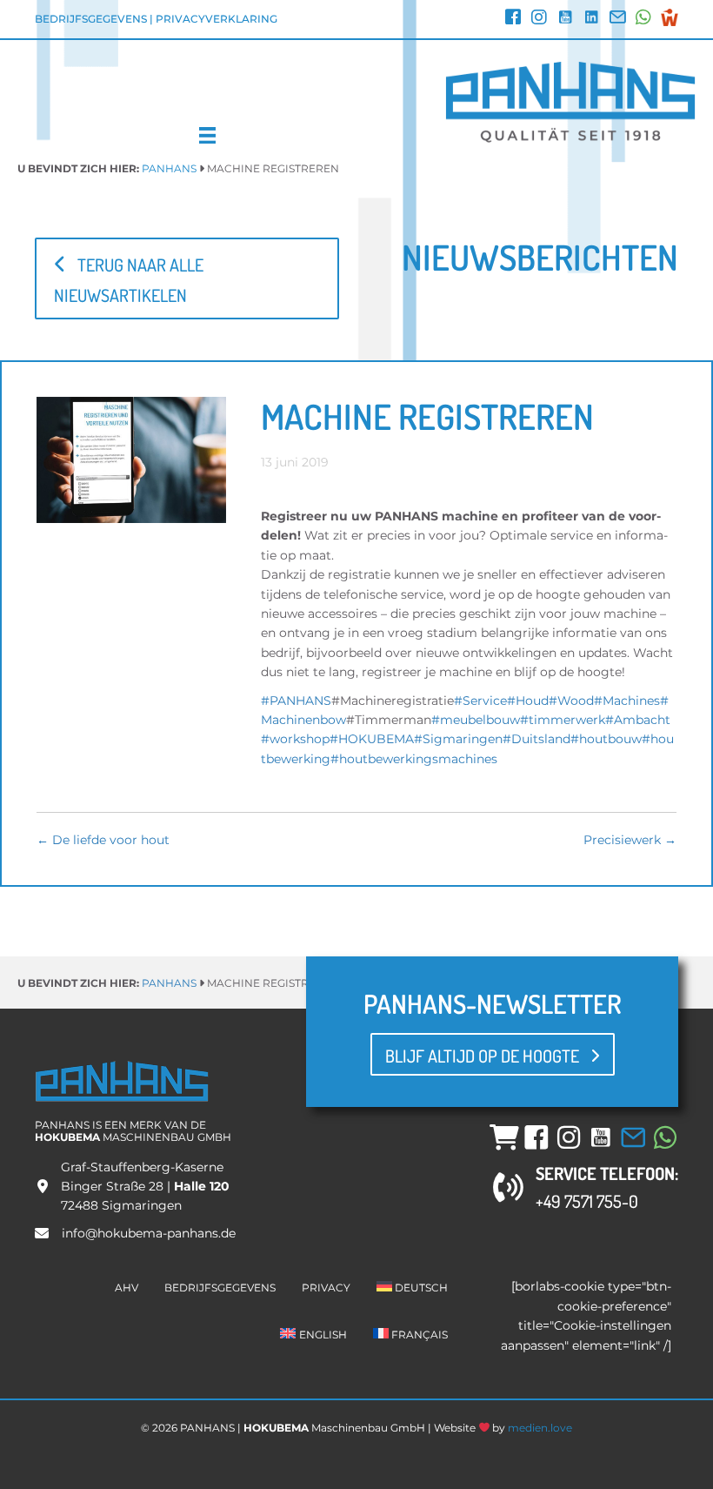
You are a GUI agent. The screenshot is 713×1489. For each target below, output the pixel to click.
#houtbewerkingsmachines (413, 759)
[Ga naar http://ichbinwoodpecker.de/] (669, 17)
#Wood (571, 700)
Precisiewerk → (629, 840)
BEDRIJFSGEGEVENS (91, 18)
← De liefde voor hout (103, 840)
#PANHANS (296, 700)
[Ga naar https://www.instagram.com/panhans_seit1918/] (539, 19)
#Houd (528, 700)
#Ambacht (637, 720)
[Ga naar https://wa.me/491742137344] (643, 19)
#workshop (295, 739)
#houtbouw (606, 739)
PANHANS (169, 168)
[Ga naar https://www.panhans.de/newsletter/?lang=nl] (617, 19)
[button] (187, 279)
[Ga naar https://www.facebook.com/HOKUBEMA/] (513, 19)
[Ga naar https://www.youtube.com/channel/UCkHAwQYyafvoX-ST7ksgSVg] (565, 19)
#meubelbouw (475, 720)
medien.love (540, 1427)
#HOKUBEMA (372, 739)
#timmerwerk (562, 720)
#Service (480, 700)
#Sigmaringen (458, 739)
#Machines (627, 700)
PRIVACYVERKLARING (216, 18)
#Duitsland (536, 739)
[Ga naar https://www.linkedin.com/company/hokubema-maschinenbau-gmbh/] (591, 19)
